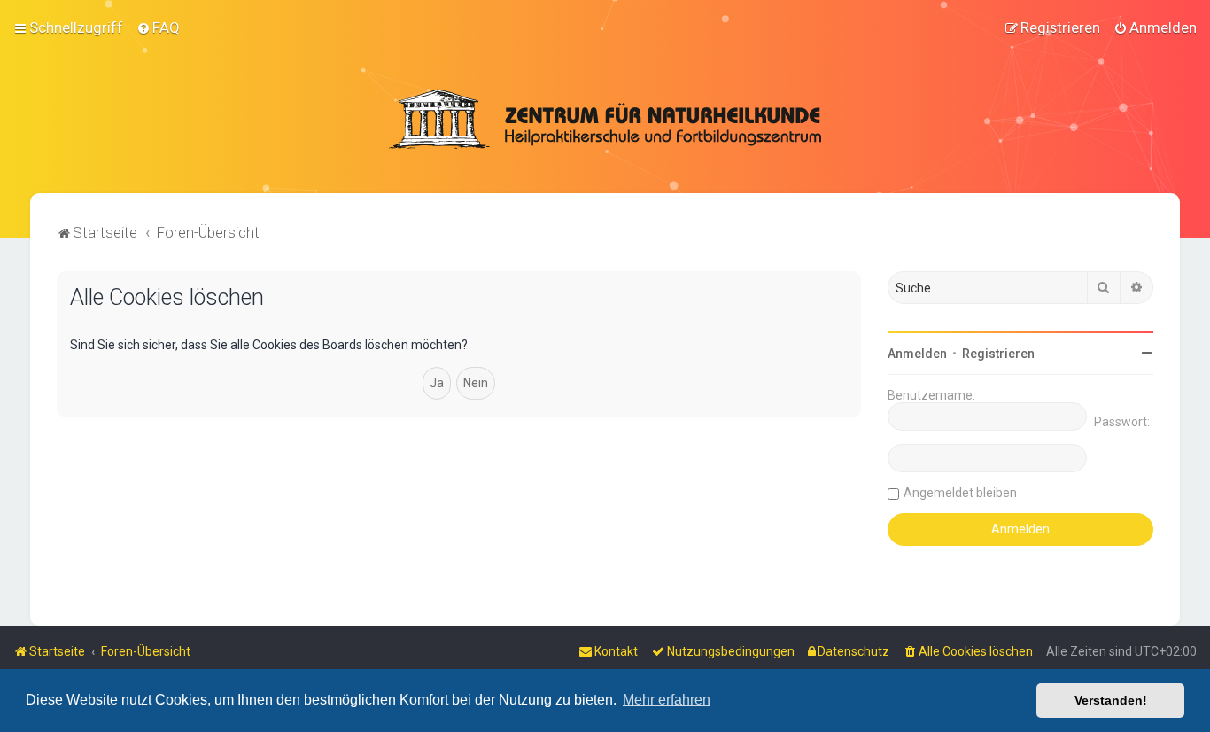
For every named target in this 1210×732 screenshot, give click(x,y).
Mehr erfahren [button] (666, 699)
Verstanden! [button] (1110, 700)
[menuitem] (158, 27)
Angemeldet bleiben (960, 493)
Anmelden (917, 354)
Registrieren (998, 354)
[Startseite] (605, 119)
